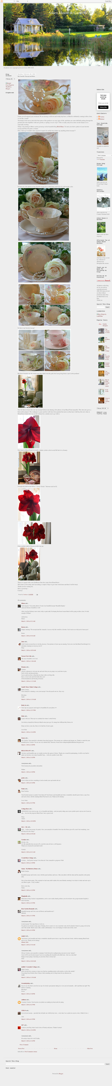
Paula (23, 789)
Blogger (61, 1073)
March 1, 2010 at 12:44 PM (28, 732)
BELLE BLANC (26, 751)
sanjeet (23, 936)
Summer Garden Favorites (107, 364)
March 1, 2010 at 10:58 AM (28, 650)
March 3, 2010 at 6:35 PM (28, 1019)
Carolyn (23, 840)
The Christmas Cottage (107, 348)
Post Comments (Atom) (31, 1051)
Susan (23, 738)
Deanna (23, 667)
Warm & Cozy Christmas (107, 400)
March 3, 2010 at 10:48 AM (28, 961)
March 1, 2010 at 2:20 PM (28, 745)
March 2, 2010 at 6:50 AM (28, 834)
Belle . (60, 127)
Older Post (90, 1048)
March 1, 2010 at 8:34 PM (28, 783)
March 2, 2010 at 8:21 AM (28, 852)
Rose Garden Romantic (27, 909)
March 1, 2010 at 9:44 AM (28, 636)
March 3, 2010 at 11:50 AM (28, 977)
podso (23, 778)
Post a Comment (24, 1044)
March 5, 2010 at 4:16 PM (28, 1041)
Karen (23, 627)
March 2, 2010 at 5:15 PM (28, 915)
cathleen (23, 1000)
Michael (102, 119)
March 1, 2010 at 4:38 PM (28, 772)
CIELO (23, 1010)
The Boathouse (107, 339)
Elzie (22, 716)
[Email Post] (37, 594)
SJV (22, 1025)
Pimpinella (24, 896)
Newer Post (21, 1048)
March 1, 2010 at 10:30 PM (28, 821)
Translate (102, 159)
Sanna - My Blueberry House (29, 869)
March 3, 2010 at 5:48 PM (28, 994)
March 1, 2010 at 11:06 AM (28, 661)
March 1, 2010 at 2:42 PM (28, 757)
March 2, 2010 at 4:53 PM (28, 903)
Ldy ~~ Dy (24, 827)
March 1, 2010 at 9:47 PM (28, 803)
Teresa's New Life (26, 656)
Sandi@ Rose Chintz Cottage (29, 687)
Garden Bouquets (105, 324)
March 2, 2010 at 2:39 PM (28, 863)
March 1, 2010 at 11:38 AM (28, 699)
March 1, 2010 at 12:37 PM (28, 710)
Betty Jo (23, 705)
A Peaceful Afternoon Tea (107, 357)
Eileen (23, 603)
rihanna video (24, 942)
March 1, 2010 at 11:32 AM (28, 681)
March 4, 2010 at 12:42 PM (28, 1030)
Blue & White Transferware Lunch (107, 383)
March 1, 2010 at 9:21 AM (28, 621)
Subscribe (103, 107)
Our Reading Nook (107, 372)
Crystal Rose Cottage (27, 858)
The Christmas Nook (107, 330)
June (22, 641)
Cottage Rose (25, 809)
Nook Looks (106, 390)
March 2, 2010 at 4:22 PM (28, 890)
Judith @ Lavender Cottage (29, 967)
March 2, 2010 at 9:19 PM (28, 930)
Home (55, 1048)
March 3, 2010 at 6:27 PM (28, 1004)
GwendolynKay (25, 983)
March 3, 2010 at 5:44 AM (28, 945)
